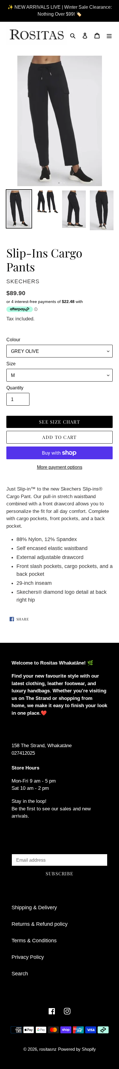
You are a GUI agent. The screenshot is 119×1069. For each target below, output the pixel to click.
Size (11, 363)
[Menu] (109, 35)
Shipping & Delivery (34, 907)
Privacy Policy (28, 957)
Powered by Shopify (77, 1049)
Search (20, 974)
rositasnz (48, 1049)
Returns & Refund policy (40, 924)
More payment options (59, 467)
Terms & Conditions (34, 940)
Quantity (14, 387)
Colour (13, 339)
